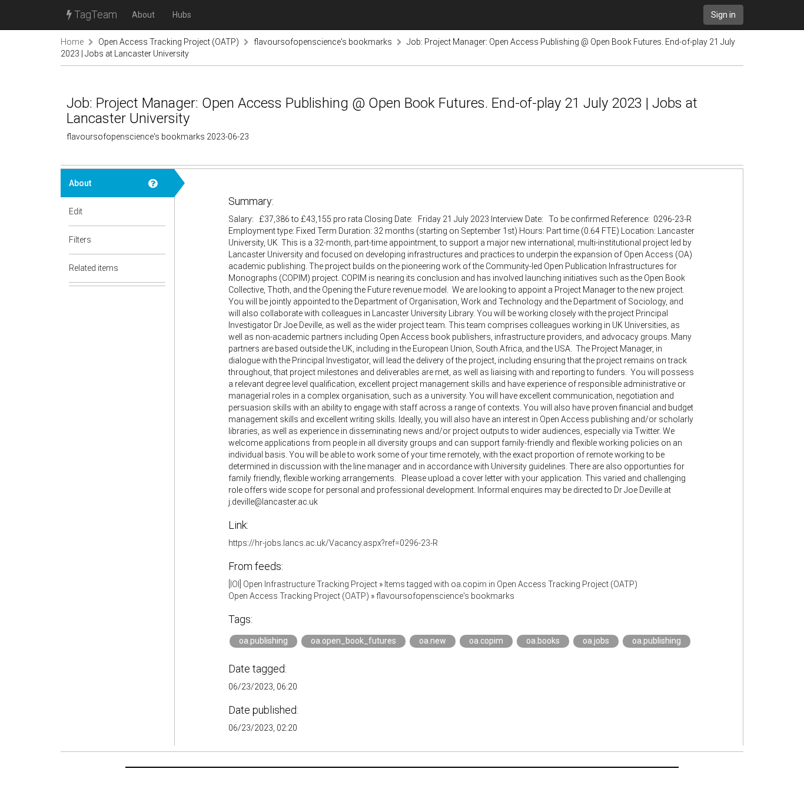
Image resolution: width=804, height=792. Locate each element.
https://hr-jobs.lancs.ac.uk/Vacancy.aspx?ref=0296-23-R (333, 543)
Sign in (723, 14)
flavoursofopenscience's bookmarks (323, 42)
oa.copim (486, 640)
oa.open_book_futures (353, 640)
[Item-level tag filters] (157, 240)
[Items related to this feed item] (157, 268)
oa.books (543, 640)
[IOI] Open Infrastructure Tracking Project (302, 584)
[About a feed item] (157, 183)
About (143, 14)
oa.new (432, 640)
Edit (75, 211)
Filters (80, 239)
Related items (93, 268)
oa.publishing (263, 640)
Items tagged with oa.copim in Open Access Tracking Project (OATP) (510, 584)
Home (72, 42)
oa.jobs (596, 640)
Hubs (181, 14)
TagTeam (94, 14)
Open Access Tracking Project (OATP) (168, 42)
